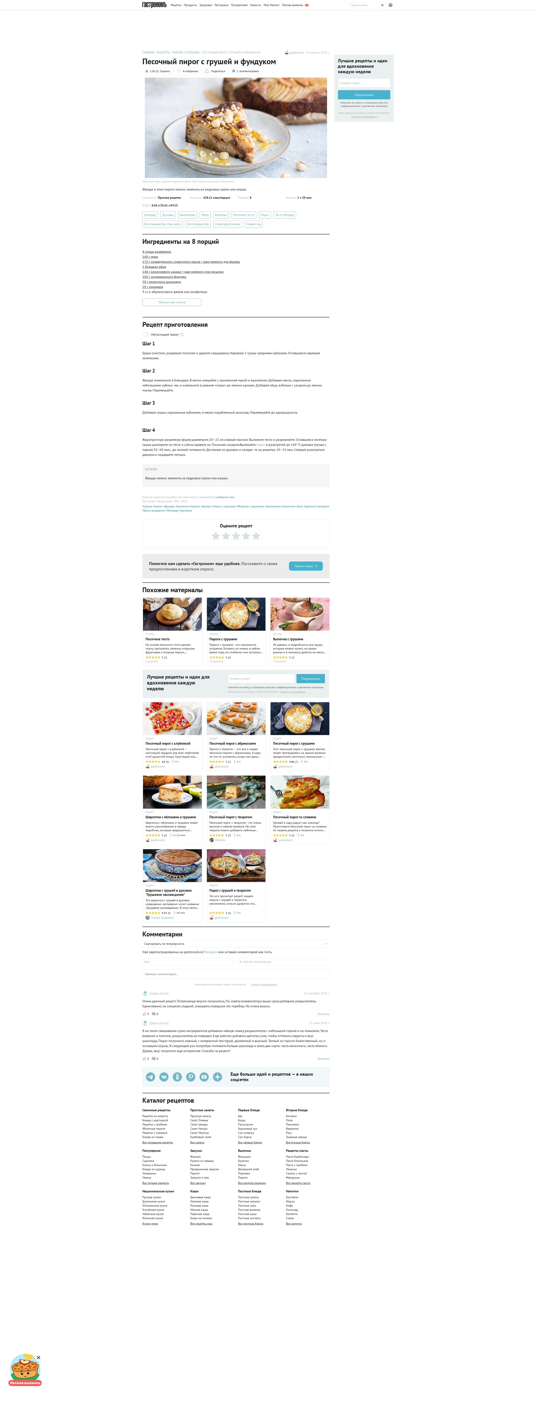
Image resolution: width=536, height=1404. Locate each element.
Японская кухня (152, 1218)
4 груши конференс (156, 251)
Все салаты (197, 1142)
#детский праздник (316, 506)
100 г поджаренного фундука (164, 277)
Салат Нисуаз (198, 1128)
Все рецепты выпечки (252, 1183)
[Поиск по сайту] (367, 5)
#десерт (205, 506)
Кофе (289, 1205)
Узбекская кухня (153, 1214)
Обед (205, 215)
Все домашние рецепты (157, 1142)
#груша (147, 506)
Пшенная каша (199, 1214)
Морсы (290, 1201)
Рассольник (245, 1124)
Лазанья (291, 1169)
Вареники (292, 1128)
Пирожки (244, 1173)
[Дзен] (217, 1077)
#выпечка (181, 506)
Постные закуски (249, 1201)
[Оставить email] (261, 678)
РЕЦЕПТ (150, 739)
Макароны (293, 1177)
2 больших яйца (154, 267)
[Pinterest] (190, 1077)
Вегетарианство (198, 224)
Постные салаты (248, 1197)
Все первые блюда (250, 1142)
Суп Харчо (245, 1137)
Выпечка (221, 215)
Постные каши (247, 1214)
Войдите (211, 952)
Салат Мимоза (199, 1133)
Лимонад (292, 1210)
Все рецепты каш (201, 1223)
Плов (289, 1120)
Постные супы (247, 1205)
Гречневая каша (200, 1197)
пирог (261, 444)
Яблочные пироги (153, 1128)
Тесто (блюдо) (284, 215)
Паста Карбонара (297, 1156)
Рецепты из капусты (155, 1116)
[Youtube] (204, 1077)
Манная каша (199, 1210)
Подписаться (310, 678)
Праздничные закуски (204, 1169)
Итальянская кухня (154, 1205)
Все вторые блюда (298, 1142)
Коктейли (292, 1197)
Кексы (242, 1165)
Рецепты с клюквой (154, 1133)
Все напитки (294, 1223)
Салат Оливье (199, 1120)
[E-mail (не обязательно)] (284, 961)
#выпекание (272, 506)
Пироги (243, 1177)
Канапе (195, 1165)
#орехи (157, 506)
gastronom (297, 52)
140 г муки (150, 256)
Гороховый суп (247, 1128)
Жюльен (195, 1156)
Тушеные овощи (296, 1137)
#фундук (168, 506)
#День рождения (153, 510)
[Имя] (188, 961)
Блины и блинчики (154, 1165)
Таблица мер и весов (172, 302)
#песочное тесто (292, 506)
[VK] (164, 1077)
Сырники (148, 1161)
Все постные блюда (250, 1223)
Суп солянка (246, 1133)
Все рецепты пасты (298, 1183)
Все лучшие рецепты (155, 1183)
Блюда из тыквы (152, 1137)
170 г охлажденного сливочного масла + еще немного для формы (191, 262)
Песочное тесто (243, 215)
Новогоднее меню (227, 224)
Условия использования (293, 691)
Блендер (150, 215)
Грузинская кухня (153, 1201)
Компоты (292, 1214)
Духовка (168, 215)
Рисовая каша (199, 1205)
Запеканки (149, 1173)
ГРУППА (150, 634)
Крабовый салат (200, 1137)
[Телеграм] (150, 1077)
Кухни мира (150, 1223)
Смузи (290, 1218)
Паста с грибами (296, 1165)
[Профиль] (391, 5)
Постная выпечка (249, 1210)
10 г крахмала (152, 287)
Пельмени (292, 1124)
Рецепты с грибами (154, 1124)
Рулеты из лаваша (202, 1161)
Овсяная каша (199, 1201)
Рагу (289, 1133)
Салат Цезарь (199, 1124)
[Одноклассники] (177, 1077)
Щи (240, 1116)
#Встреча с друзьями (250, 506)
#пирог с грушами (223, 506)
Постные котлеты (249, 1218)
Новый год (253, 224)
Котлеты (291, 1116)
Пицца (146, 1156)
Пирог (265, 215)
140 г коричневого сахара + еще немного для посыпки (183, 272)
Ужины (146, 1177)
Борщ (241, 1120)
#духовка (185, 510)
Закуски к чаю (199, 1177)
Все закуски (198, 1183)
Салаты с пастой (296, 1173)
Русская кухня (151, 1197)
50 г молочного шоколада (161, 282)
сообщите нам (224, 497)
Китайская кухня (153, 1210)
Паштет (195, 1173)
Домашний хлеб (248, 1169)
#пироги (194, 506)
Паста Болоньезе (297, 1161)
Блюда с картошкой (155, 1120)
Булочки (243, 1161)
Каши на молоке (201, 1218)
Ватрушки (244, 1156)
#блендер (172, 510)
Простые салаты (200, 1116)
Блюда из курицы (153, 1169)
